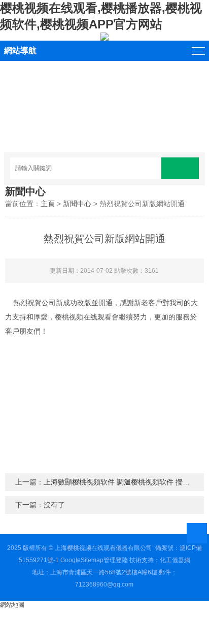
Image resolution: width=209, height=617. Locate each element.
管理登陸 (115, 560)
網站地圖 (12, 604)
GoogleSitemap (81, 560)
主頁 (48, 204)
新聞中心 (77, 204)
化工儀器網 (175, 560)
